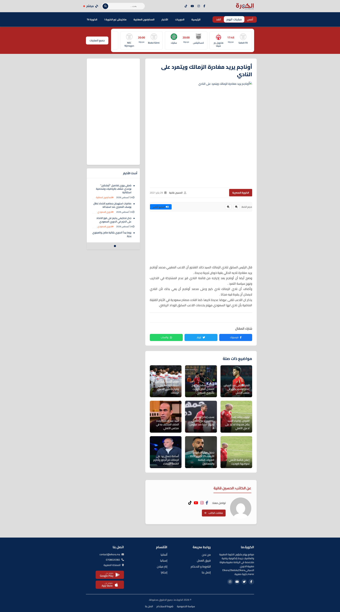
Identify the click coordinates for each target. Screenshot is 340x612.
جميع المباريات (97, 40)
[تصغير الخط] (236, 207)
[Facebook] (204, 6)
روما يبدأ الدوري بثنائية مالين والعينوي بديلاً (111, 234)
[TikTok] (186, 6)
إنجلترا (164, 572)
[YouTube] (192, 6)
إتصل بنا (206, 572)
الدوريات (179, 19)
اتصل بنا (149, 606)
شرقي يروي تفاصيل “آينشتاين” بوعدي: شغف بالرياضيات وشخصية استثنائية (113, 189)
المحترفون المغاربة (144, 19)
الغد (218, 19)
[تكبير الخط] (228, 207)
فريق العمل (204, 560)
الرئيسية (195, 19)
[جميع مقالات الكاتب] (240, 508)
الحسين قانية (176, 192)
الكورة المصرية (240, 192)
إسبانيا (163, 560)
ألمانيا (164, 554)
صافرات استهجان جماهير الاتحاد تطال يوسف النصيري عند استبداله (112, 205)
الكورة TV (92, 19)
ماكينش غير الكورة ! (115, 19)
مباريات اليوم (234, 19)
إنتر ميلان (162, 566)
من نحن (206, 554)
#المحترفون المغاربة (105, 197)
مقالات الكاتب (215, 513)
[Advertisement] (201, 240)
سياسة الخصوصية (186, 606)
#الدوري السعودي (105, 212)
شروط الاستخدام (165, 606)
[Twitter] (244, 582)
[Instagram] (198, 6)
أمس (250, 19)
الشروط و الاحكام (201, 566)
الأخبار (165, 19)
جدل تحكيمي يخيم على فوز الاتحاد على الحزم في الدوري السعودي (113, 220)
